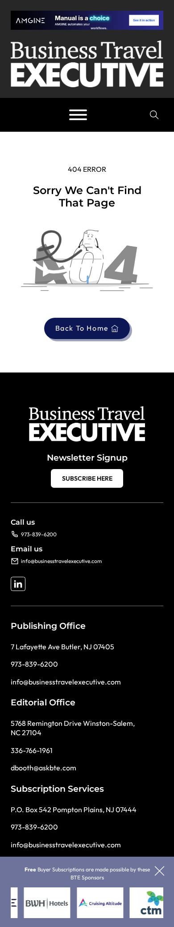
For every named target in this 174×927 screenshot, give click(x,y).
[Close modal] (159, 871)
